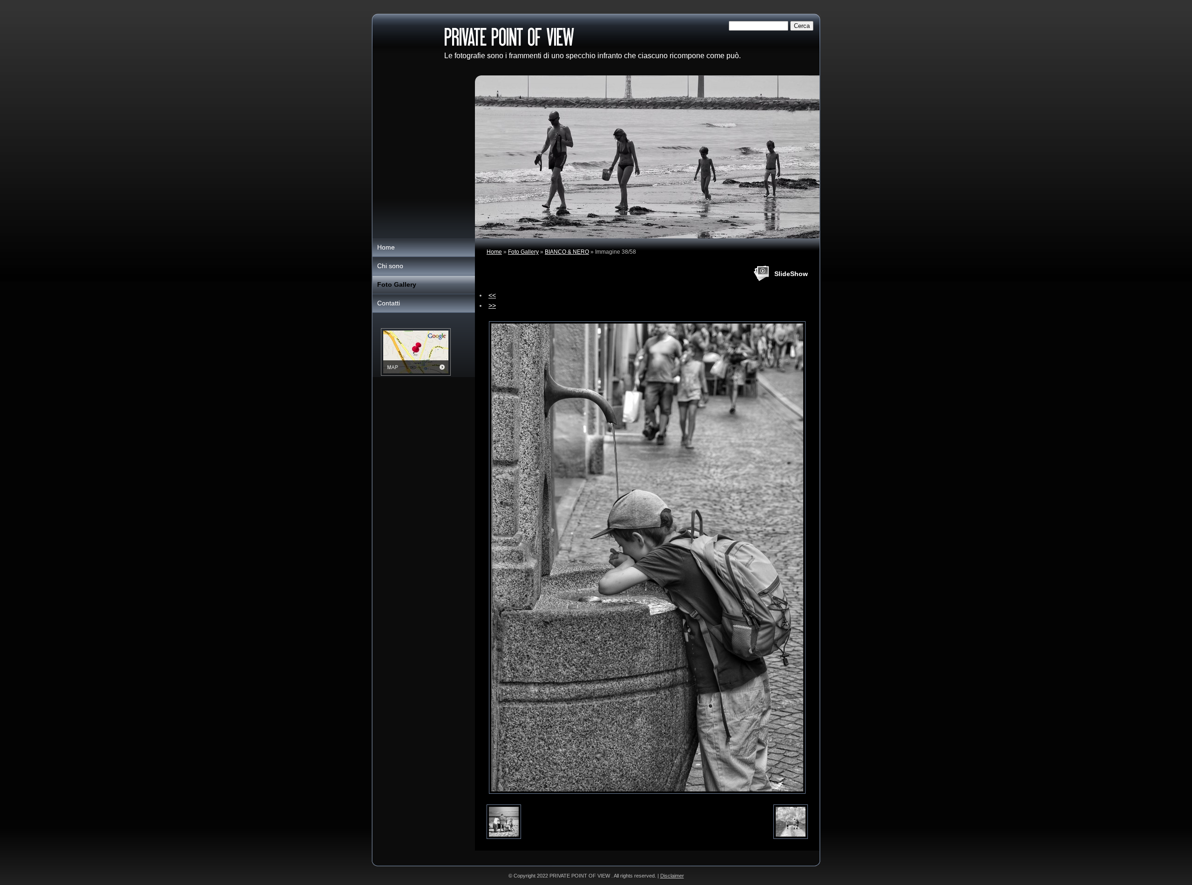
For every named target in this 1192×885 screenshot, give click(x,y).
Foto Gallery (523, 252)
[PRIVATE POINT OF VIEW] (407, 45)
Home (494, 252)
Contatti (388, 303)
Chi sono (390, 266)
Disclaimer (672, 875)
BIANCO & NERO (567, 252)
